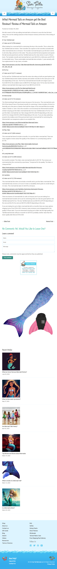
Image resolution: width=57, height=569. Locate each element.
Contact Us (12, 563)
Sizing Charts (33, 528)
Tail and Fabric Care (35, 535)
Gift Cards (5, 530)
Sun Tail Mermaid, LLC (38, 562)
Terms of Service (7, 543)
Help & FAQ (12, 561)
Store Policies (34, 530)
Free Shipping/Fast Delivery (38, 538)
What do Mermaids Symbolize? (11, 399)
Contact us (5, 528)
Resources (5, 540)
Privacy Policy (51, 564)
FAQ (31, 523)
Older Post (7, 221)
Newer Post (49, 221)
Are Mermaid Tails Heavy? (9, 426)
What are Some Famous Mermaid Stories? (14, 372)
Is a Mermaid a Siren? (8, 508)
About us (4, 526)
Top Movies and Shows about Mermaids (14, 453)
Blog (3, 533)
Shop (3, 523)
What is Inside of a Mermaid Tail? (12, 480)
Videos (4, 538)
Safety (31, 526)
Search (4, 535)
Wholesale (33, 533)
